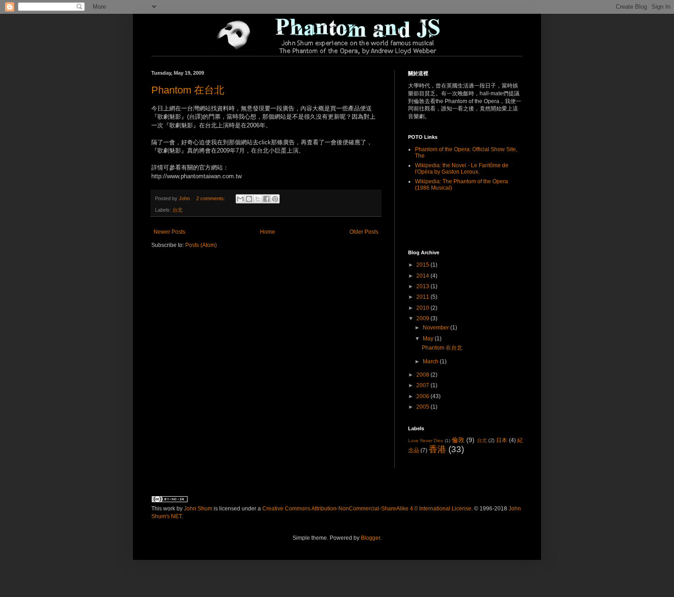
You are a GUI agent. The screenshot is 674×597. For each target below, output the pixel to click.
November (436, 327)
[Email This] (240, 198)
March (431, 361)
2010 (423, 308)
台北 (177, 210)
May (429, 338)
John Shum (198, 508)
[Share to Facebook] (266, 198)
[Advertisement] (461, 220)
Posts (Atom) (201, 245)
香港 (437, 449)
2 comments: (211, 198)
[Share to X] (257, 198)
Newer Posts (169, 232)
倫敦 (458, 440)
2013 (423, 286)
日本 (501, 440)
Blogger (370, 538)
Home (267, 232)
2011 (423, 297)
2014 (423, 276)
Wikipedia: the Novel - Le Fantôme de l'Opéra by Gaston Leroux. (461, 168)
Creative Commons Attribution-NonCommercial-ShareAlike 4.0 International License (366, 508)
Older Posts (363, 232)
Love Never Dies (425, 440)
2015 (423, 265)
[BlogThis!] (249, 198)
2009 (423, 318)
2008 (423, 375)
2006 (423, 396)
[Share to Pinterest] (275, 198)
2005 (423, 407)
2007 (423, 385)
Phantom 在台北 (187, 90)
